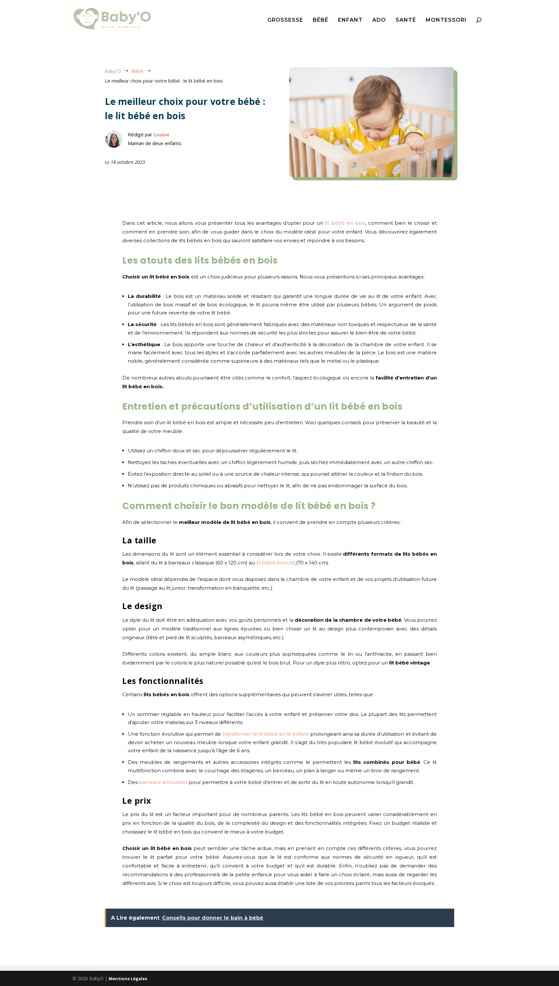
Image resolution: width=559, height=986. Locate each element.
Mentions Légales (128, 978)
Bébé (320, 20)
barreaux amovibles (163, 782)
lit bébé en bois (345, 223)
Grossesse (285, 20)
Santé (406, 20)
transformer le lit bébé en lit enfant (265, 734)
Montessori (446, 20)
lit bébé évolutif (275, 563)
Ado (379, 20)
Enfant (350, 20)
